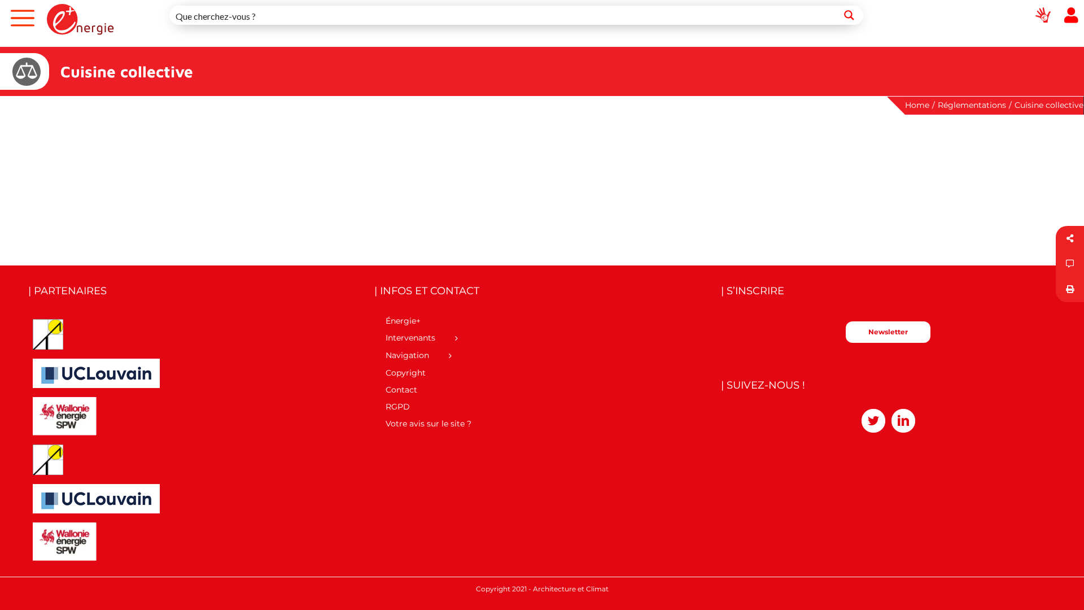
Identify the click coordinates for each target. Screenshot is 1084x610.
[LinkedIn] (903, 421)
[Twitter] (873, 421)
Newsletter (888, 332)
